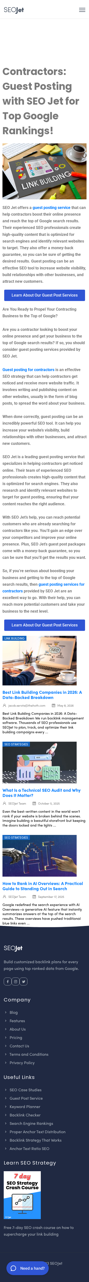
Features (17, 1020)
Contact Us (19, 1046)
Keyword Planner (24, 1106)
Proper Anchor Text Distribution (37, 1131)
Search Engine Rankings (31, 1123)
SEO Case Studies (25, 1090)
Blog (13, 1012)
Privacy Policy (22, 1062)
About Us (17, 1029)
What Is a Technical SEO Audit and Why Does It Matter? (41, 792)
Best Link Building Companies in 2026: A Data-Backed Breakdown (42, 694)
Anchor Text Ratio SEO (29, 1148)
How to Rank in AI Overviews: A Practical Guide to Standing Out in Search (42, 885)
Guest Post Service (26, 1098)
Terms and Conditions (28, 1054)
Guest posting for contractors (28, 369)
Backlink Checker (25, 1115)
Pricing (15, 1037)
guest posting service (51, 207)
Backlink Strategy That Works (35, 1140)
